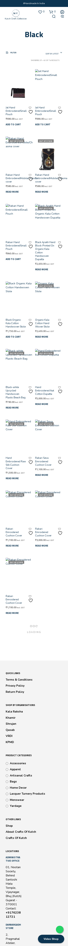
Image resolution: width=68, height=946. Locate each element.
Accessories (18, 763)
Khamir (10, 718)
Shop (9, 826)
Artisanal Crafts (21, 775)
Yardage (16, 806)
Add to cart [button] (13, 124)
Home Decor (18, 788)
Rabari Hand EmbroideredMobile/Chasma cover (22, 178)
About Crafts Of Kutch (21, 832)
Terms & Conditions (19, 680)
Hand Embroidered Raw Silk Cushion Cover (16, 463)
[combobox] (54, 53)
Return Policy (15, 692)
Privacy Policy (15, 686)
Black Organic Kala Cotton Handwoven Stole (16, 323)
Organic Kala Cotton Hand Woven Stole (42, 323)
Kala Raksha (14, 711)
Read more (12, 192)
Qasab (10, 730)
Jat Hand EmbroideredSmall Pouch (16, 111)
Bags (13, 781)
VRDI (9, 736)
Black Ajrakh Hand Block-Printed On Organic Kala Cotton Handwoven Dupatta (45, 251)
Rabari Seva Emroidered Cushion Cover (43, 461)
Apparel (15, 769)
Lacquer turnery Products (27, 794)
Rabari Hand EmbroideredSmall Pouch (16, 246)
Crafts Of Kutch (16, 838)
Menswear (17, 800)
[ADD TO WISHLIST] (31, 110)
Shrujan (11, 724)
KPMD (10, 742)
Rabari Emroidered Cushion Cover (14, 532)
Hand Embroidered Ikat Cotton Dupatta (44, 391)
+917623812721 (13, 915)
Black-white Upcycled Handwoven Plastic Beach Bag (16, 392)
